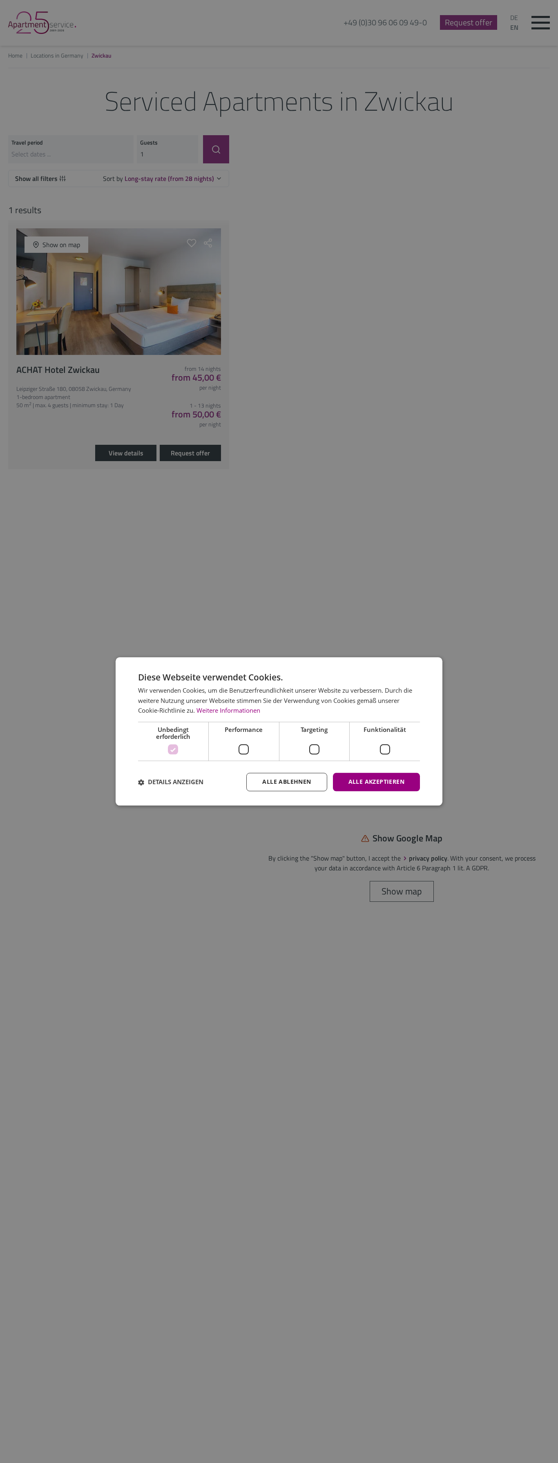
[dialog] (279, 731)
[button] (170, 782)
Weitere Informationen (228, 711)
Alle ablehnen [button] (286, 782)
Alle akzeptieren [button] (376, 782)
